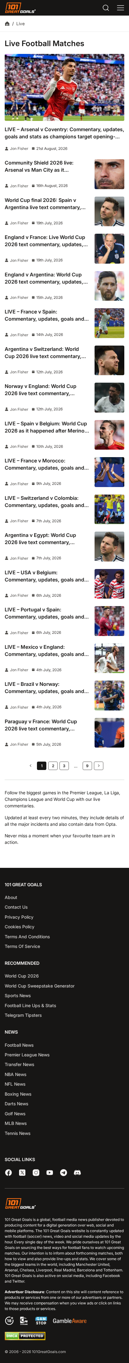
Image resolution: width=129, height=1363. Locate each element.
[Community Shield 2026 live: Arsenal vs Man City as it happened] (110, 174)
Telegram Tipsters (23, 1015)
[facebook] (8, 1172)
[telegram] (63, 1172)
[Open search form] (106, 8)
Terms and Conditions (27, 936)
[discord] (77, 1172)
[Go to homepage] (20, 7)
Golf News (15, 1113)
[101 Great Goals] (64, 1204)
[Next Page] (98, 766)
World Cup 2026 (22, 975)
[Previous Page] (30, 766)
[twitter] (22, 1172)
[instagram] (36, 1172)
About (11, 897)
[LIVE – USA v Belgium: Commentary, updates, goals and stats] (110, 584)
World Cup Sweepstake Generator (40, 985)
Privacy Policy (19, 917)
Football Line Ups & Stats (30, 1005)
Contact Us (16, 907)
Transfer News (19, 1064)
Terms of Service (22, 946)
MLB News (16, 1123)
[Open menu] (120, 8)
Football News (19, 1045)
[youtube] (50, 1172)
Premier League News (27, 1054)
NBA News (15, 1074)
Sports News (18, 995)
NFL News (15, 1084)
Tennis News (17, 1133)
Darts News (16, 1103)
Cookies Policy (19, 926)
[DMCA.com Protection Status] (25, 1338)
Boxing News (18, 1094)
